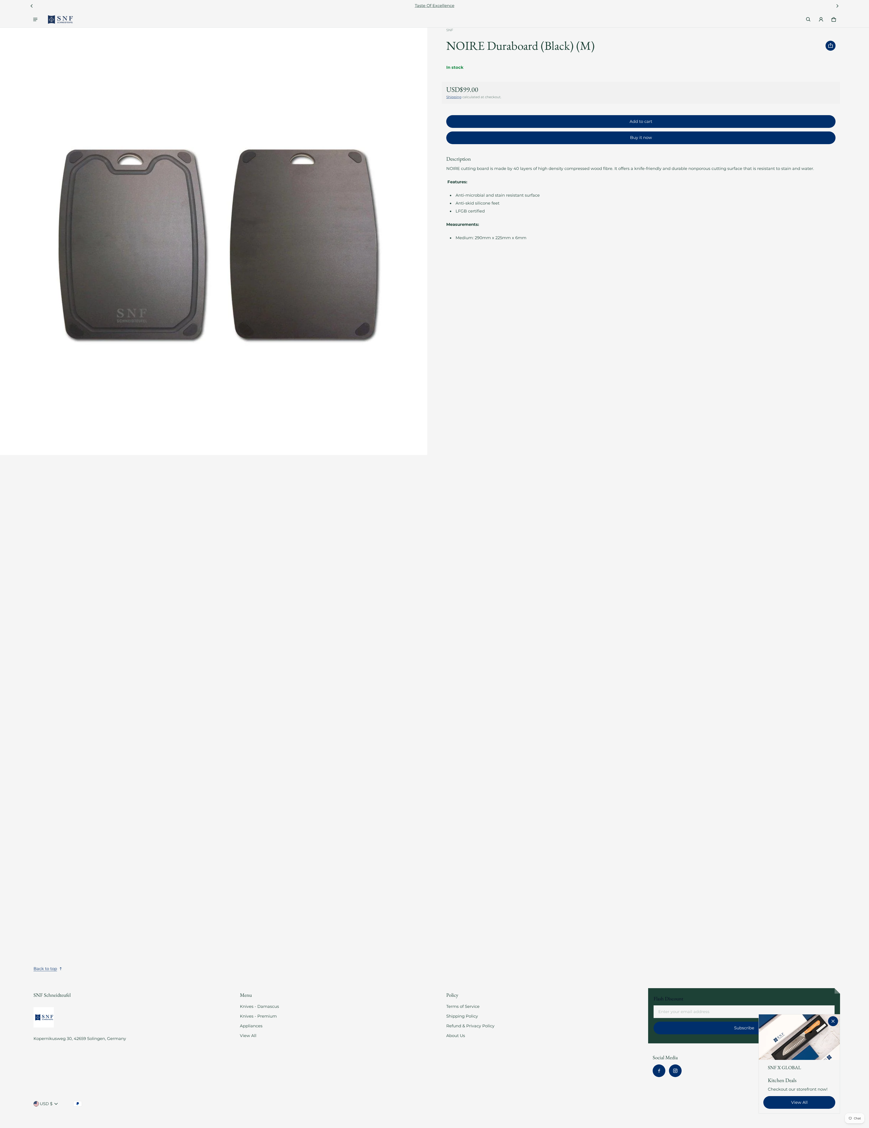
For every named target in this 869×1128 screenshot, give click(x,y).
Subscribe (744, 1027)
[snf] (60, 19)
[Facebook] (659, 1070)
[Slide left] (31, 6)
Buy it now (641, 137)
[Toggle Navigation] (35, 19)
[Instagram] (675, 1070)
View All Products (435, 5)
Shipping (453, 97)
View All (248, 1035)
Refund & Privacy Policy (470, 1025)
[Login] (821, 19)
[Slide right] (837, 6)
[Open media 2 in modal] (213, 241)
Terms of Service (463, 1006)
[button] (808, 19)
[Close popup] (833, 1021)
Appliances (251, 1025)
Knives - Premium (258, 1016)
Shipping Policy (462, 1016)
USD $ (46, 1103)
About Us (455, 1035)
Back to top (45, 968)
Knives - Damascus (259, 1006)
